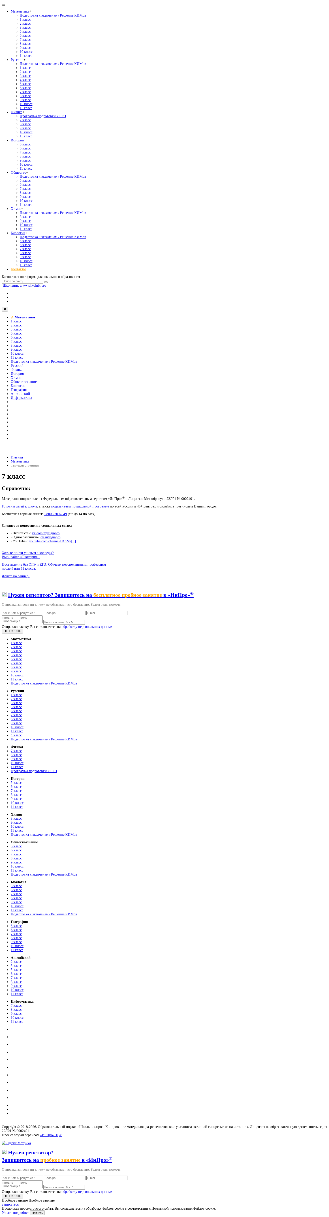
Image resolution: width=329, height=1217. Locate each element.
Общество (18, 172)
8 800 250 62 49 (55, 514)
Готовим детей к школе (19, 506)
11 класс (26, 56)
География (19, 390)
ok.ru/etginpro (50, 537)
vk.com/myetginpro (46, 533)
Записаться (10, 1204)
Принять (37, 1213)
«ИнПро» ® (49, 1135)
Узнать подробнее (15, 1213)
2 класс (25, 23)
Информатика (21, 398)
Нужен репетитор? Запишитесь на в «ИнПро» (101, 595)
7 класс (25, 39)
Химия (16, 209)
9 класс (25, 47)
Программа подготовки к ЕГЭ (43, 116)
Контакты (18, 269)
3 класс (25, 27)
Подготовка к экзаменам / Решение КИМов (53, 15)
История (17, 140)
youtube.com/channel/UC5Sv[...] (52, 541)
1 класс (25, 19)
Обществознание (24, 382)
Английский (20, 394)
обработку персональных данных (87, 627)
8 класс (25, 43)
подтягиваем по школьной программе (80, 506)
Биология (18, 233)
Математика (20, 11)
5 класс (25, 31)
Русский (17, 60)
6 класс (25, 35)
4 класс (25, 80)
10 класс (26, 51)
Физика (16, 112)
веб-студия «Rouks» (36, 1123)
